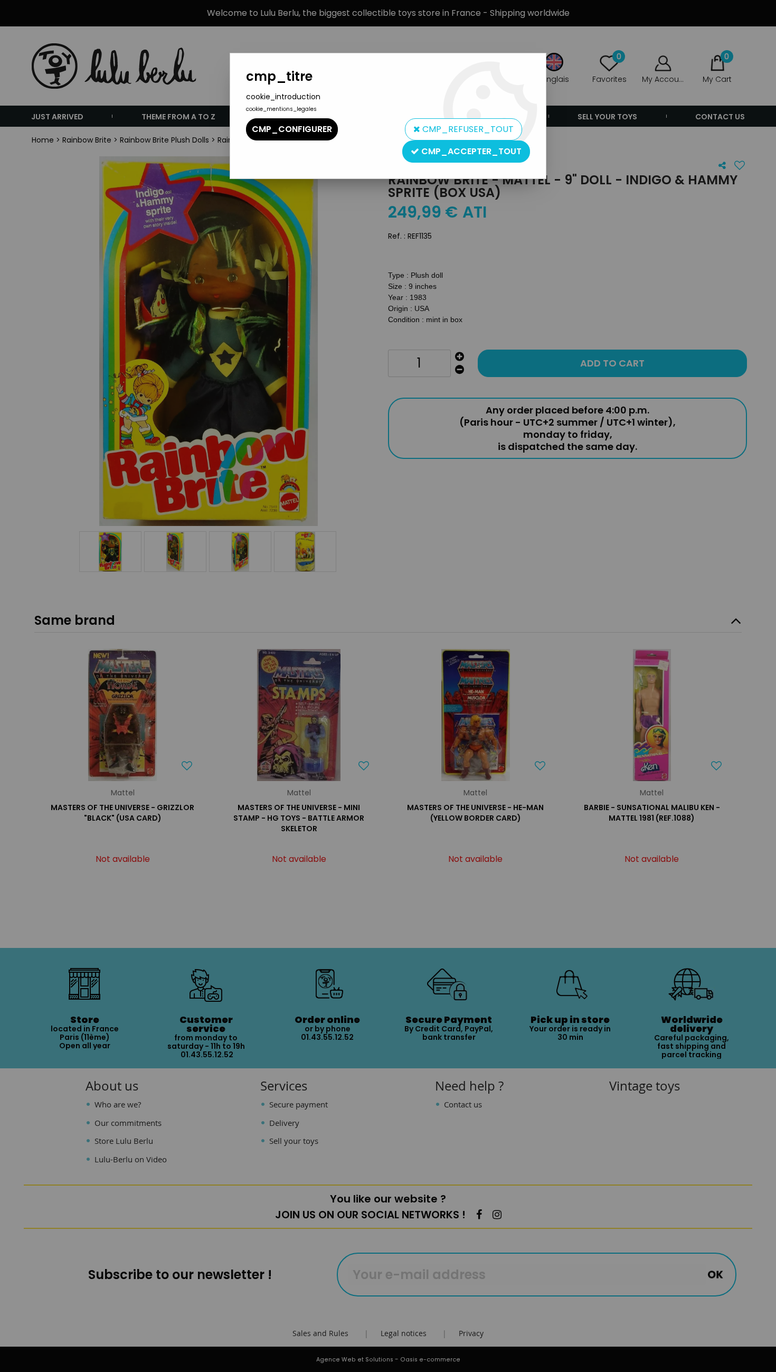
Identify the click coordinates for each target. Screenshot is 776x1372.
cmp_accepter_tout (470, 151)
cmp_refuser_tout (467, 129)
